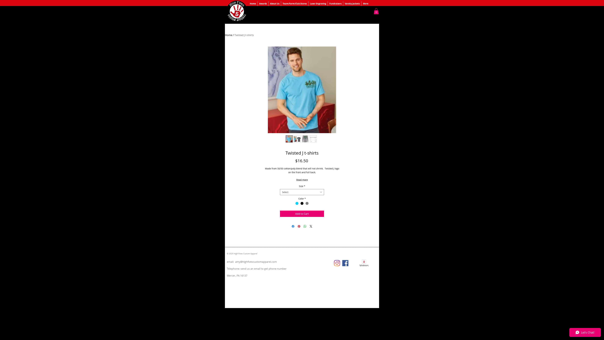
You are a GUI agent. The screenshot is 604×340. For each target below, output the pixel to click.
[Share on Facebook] (293, 226)
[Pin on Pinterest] (299, 226)
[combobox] (302, 192)
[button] (376, 11)
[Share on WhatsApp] (305, 226)
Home (228, 35)
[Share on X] (311, 226)
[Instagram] (337, 263)
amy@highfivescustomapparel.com (256, 262)
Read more (302, 179)
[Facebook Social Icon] (345, 263)
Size (302, 186)
